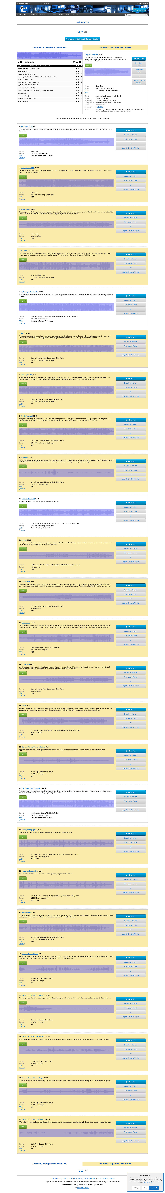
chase (98, 111)
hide (111, 111)
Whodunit (24, 457)
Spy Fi (23, 333)
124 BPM (34, 815)
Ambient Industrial (37, 523)
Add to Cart (140, 59)
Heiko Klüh (100, 107)
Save (145, 1188)
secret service (126, 111)
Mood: (87, 96)
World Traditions (55, 565)
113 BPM (34, 939)
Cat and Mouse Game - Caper (33, 1078)
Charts (70, 1178)
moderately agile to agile (46, 195)
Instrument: (88, 100)
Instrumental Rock (68, 854)
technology (106, 109)
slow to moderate (36, 732)
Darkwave (59, 316)
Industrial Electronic (70, 316)
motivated (99, 96)
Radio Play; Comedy (37, 772)
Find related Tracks (139, 71)
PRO (86, 90)
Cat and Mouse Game (30, 954)
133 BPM (34, 277)
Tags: (86, 109)
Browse (26, 14)
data (107, 111)
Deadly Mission (27, 912)
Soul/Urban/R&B (36, 275)
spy (133, 109)
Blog (54, 14)
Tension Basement (28, 499)
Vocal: (87, 105)
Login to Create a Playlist (139, 81)
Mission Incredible (27, 168)
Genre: (87, 86)
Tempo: (87, 88)
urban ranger (26, 209)
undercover (26, 664)
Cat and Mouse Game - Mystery (33, 995)
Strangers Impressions (30, 871)
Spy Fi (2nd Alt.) (27, 375)
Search (19, 14)
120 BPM (34, 319)
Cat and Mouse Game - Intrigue (33, 1036)
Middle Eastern (66, 565)
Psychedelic (35, 730)
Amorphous (26, 623)
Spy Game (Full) (92, 55)
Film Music (34, 192)
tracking (128, 109)
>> (82, 32)
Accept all (154, 1188)
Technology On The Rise (30, 292)
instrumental (100, 105)
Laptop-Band (116, 102)
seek (118, 111)
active (105, 96)
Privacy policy (148, 1182)
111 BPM (34, 898)
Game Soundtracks (48, 316)
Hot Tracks (34, 14)
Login (76, 14)
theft (115, 111)
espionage (121, 109)
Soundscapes (74, 523)
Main (52, 1178)
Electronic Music (36, 316)
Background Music (44, 647)
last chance (26, 581)
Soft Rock (34, 854)
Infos (49, 14)
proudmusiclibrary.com (25, 3)
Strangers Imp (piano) (30, 830)
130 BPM (99, 88)
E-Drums (105, 100)
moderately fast (108, 88)
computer (114, 109)
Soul (44, 275)
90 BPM (33, 774)
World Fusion (44, 565)
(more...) (22, 158)
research (99, 109)
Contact (68, 14)
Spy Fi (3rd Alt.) (27, 416)
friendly (118, 96)
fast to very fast (36, 236)
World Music (35, 565)
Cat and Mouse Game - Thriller (33, 747)
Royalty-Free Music (52, 1181)
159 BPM (34, 195)
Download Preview (138, 64)
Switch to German (143, 3)
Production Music (79, 1181)
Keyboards (112, 100)
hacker (103, 111)
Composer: (88, 107)
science (142, 109)
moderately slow (43, 856)
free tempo (40, 774)
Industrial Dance (39, 813)
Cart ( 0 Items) (141, 10)
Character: (88, 98)
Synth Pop (99, 86)
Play (87, 65)
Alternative (43, 730)
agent (137, 109)
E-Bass (98, 100)
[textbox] (135, 15)
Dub (32, 813)
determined (112, 96)
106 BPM (34, 650)
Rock (77, 854)
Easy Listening (43, 854)
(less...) (87, 92)
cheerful (98, 98)
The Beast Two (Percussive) (32, 788)
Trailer (56, 813)
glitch (24, 706)
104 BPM (34, 856)
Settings (136, 1188)
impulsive (105, 98)
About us (60, 14)
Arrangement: (89, 102)
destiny (24, 540)
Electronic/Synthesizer (103, 102)
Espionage (24, 250)
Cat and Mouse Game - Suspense (34, 1119)
